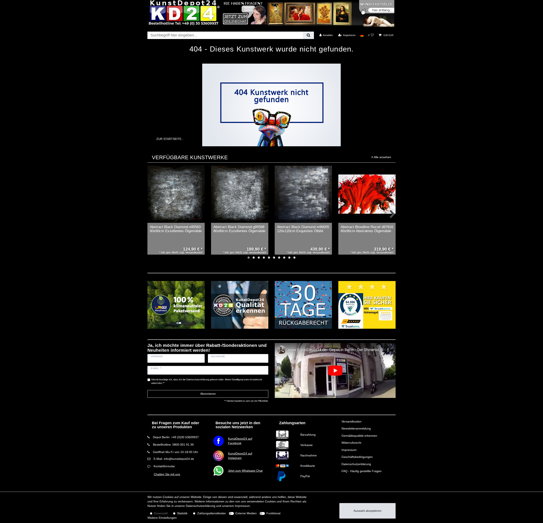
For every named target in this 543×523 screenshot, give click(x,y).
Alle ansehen (382, 157)
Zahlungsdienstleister (211, 513)
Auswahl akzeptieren (367, 510)
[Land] (362, 35)
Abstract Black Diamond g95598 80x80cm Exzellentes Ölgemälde (239, 229)
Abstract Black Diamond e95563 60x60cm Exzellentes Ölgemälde (176, 229)
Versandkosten (351, 421)
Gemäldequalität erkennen (359, 435)
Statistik (182, 513)
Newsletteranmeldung (356, 428)
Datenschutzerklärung (356, 464)
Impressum (349, 450)
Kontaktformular (164, 466)
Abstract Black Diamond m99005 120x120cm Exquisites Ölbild (303, 229)
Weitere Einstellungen (162, 517)
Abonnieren (208, 393)
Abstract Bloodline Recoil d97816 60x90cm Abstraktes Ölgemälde (367, 229)
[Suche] (308, 35)
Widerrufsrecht (351, 442)
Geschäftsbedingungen (357, 457)
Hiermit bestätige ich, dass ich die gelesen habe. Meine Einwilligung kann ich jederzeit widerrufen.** (206, 381)
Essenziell (161, 513)
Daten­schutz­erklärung (200, 506)
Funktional (273, 513)
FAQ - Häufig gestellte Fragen (361, 471)
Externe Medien (246, 513)
